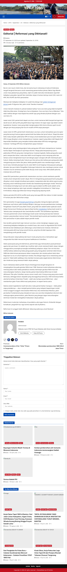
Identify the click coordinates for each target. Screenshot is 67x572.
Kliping (12, 29)
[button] (3, 16)
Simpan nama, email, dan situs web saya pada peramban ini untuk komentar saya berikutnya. (32, 411)
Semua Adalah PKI (10, 479)
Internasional (44, 443)
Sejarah (38, 566)
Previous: (16, 346)
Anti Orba (7, 474)
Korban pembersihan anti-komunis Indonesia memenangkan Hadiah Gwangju (47, 450)
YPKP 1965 (33, 8)
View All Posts (38, 333)
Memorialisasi (14, 443)
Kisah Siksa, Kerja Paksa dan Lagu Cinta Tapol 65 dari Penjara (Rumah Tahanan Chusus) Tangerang (47, 553)
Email (5, 396)
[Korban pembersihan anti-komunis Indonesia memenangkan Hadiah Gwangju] (49, 435)
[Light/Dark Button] (47, 16)
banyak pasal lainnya (27, 202)
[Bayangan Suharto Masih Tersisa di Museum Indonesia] (18, 435)
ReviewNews (40, 570)
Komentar (6, 364)
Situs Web (6, 403)
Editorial (6, 29)
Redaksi (7, 38)
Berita (37, 443)
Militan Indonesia (25, 84)
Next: (51, 346)
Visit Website (24, 333)
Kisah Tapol (8, 509)
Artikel (38, 509)
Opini (21, 443)
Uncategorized (9, 545)
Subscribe (61, 16)
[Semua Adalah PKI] (18, 467)
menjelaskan (43, 209)
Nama (5, 388)
